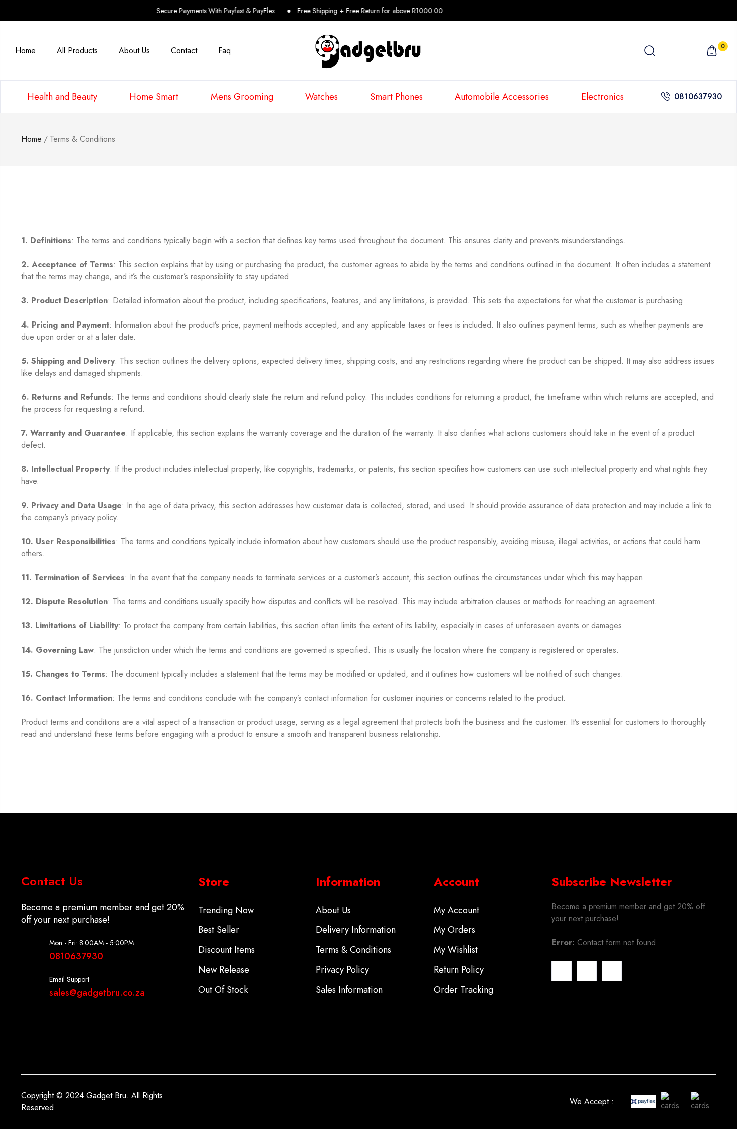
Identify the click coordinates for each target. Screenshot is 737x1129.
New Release (223, 969)
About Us (333, 910)
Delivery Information (356, 929)
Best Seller (218, 929)
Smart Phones (396, 96)
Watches (321, 96)
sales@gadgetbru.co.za (97, 993)
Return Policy (459, 969)
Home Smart (153, 96)
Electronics (602, 96)
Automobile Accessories (502, 96)
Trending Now (226, 910)
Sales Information (349, 989)
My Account (456, 910)
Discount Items (226, 949)
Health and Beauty (62, 96)
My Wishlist (456, 949)
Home (31, 139)
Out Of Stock (223, 989)
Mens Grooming (242, 96)
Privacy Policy (342, 969)
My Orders (454, 929)
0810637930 (698, 96)
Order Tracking (463, 989)
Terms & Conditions (353, 949)
